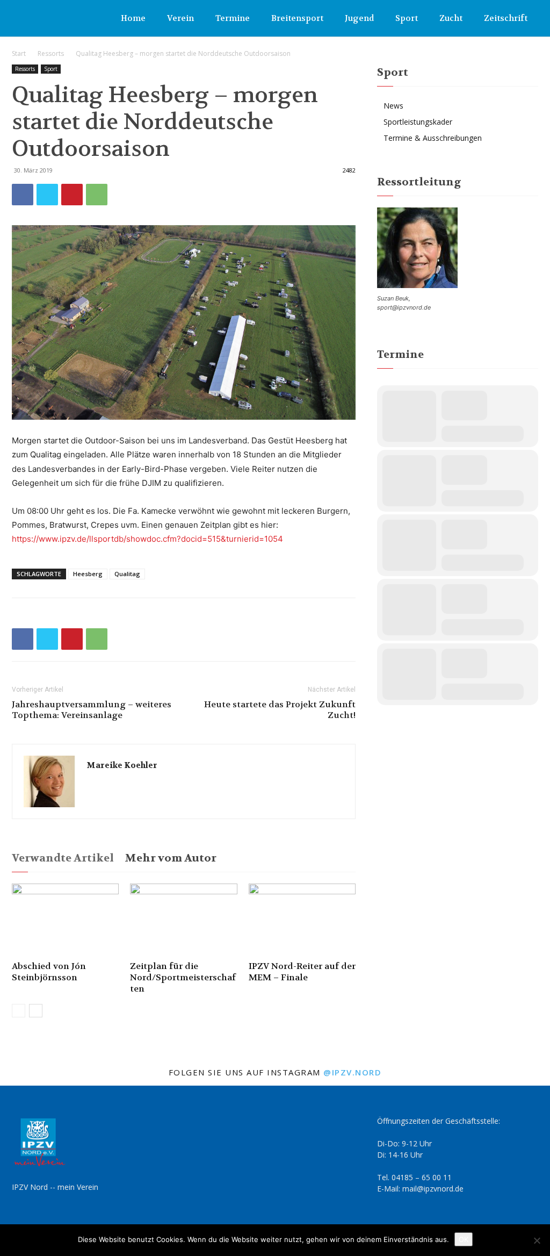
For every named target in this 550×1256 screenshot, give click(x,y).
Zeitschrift (505, 18)
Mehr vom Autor (170, 858)
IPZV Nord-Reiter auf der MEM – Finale (302, 971)
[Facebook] (22, 194)
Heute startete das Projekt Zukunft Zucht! (280, 710)
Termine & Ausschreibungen (432, 138)
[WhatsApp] (96, 194)
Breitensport (297, 18)
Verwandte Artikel (63, 858)
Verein (180, 18)
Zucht (450, 18)
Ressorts (51, 53)
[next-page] (35, 1010)
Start (19, 53)
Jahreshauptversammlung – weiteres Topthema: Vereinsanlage (91, 710)
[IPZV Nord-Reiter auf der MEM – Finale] (302, 920)
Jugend (359, 18)
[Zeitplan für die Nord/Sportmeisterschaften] (183, 920)
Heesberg (88, 574)
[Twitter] (47, 194)
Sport (406, 18)
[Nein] (536, 1240)
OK (463, 1239)
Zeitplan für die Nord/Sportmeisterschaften (183, 977)
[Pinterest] (72, 194)
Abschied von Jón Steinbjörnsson (49, 971)
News (393, 106)
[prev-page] (18, 1010)
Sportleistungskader (417, 122)
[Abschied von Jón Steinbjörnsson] (65, 920)
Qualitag (127, 574)
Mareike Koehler (121, 765)
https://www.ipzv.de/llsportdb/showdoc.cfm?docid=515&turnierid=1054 (147, 539)
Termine (232, 18)
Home (133, 18)
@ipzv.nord (352, 1072)
